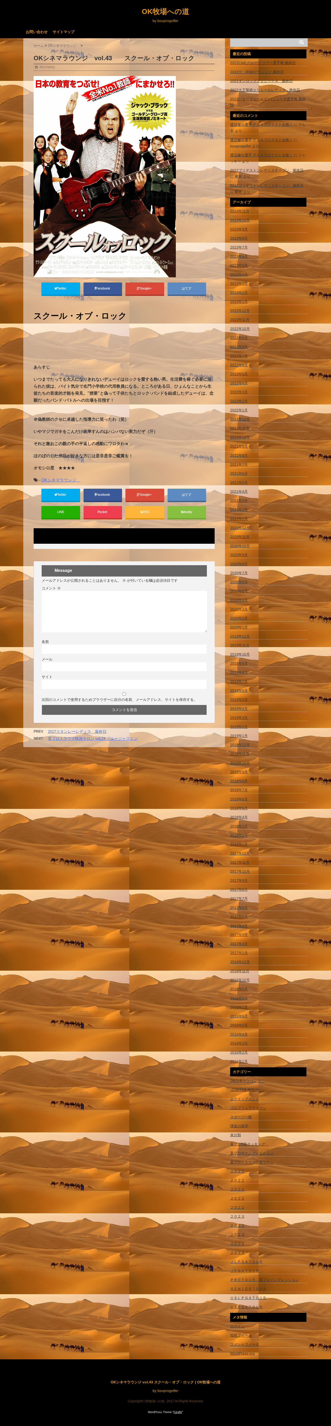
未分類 (235, 1135)
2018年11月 (239, 754)
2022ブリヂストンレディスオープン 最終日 (267, 170)
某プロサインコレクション (252, 1153)
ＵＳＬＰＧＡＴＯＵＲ (248, 1298)
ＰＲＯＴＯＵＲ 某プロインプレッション (264, 1280)
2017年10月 (240, 871)
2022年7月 (239, 356)
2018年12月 (240, 745)
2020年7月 (239, 573)
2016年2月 (239, 1052)
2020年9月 (239, 555)
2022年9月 (239, 338)
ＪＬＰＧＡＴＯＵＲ (246, 1262)
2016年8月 (239, 998)
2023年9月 (239, 229)
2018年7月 (239, 790)
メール (47, 659)
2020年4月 (239, 600)
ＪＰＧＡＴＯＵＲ (244, 1271)
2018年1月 (239, 844)
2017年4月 (239, 926)
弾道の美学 (239, 1126)
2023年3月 (239, 283)
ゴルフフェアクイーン (248, 1108)
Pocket (102, 512)
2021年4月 (239, 491)
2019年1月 (239, 736)
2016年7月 (239, 1007)
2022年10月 (240, 329)
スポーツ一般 (241, 1117)
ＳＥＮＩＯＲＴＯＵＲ (248, 1289)
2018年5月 (239, 808)
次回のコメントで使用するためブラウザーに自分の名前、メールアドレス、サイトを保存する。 (119, 699)
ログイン (237, 1326)
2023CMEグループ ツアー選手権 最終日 (263, 63)
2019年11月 (239, 645)
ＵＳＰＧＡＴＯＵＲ (246, 1307)
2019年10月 (240, 654)
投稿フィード (241, 1335)
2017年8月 (239, 889)
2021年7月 (239, 464)
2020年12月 (240, 528)
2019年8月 (239, 672)
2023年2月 (239, 292)
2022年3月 (239, 392)
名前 (45, 642)
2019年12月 (240, 636)
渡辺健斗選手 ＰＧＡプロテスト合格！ (261, 124)
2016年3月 (239, 1043)
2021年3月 (239, 501)
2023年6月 (239, 256)
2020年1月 (239, 627)
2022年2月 (239, 401)
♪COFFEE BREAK (247, 1090)
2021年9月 (239, 446)
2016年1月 (239, 1061)
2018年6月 (239, 799)
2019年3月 (239, 718)
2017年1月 (239, 953)
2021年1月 (239, 519)
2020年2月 (239, 618)
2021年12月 (240, 419)
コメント (51, 588)
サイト (47, 677)
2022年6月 (239, 365)
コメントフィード (244, 1344)
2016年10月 (240, 980)
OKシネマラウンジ (60, 480)
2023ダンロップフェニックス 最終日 (261, 81)
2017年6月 (239, 908)
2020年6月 (239, 582)
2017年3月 (239, 935)
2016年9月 (239, 989)
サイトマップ (63, 32)
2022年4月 (239, 383)
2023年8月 (239, 238)
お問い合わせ (37, 32)
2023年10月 (240, 220)
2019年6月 (239, 690)
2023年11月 (239, 211)
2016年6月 (239, 1016)
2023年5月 (239, 265)
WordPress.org (242, 1353)
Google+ (146, 288)
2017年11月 (239, 862)
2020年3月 (239, 609)
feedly (188, 512)
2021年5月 (239, 482)
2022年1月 (239, 410)
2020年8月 (239, 564)
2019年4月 (239, 709)
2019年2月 (239, 727)
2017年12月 (240, 853)
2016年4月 (239, 1034)
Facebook (103, 288)
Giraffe (178, 1412)
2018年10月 (240, 763)
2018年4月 (239, 817)
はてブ (187, 288)
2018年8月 (239, 781)
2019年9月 (239, 663)
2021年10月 (240, 437)
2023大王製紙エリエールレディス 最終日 (265, 90)
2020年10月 (240, 546)
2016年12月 (240, 962)
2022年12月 (240, 311)
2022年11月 (239, 320)
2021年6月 (239, 473)
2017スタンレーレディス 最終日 (77, 731)
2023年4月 (239, 274)
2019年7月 (239, 681)
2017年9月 (239, 880)
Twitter (62, 288)
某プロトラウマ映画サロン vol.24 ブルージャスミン (93, 738)
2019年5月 (239, 699)
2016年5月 (239, 1025)
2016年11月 (239, 971)
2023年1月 (239, 302)
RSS (146, 512)
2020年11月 (239, 537)
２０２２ (237, 1180)
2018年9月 (239, 772)
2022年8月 (239, 347)
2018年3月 (239, 826)
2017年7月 (239, 898)
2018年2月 (239, 835)
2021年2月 (239, 510)
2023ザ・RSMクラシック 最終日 (257, 72)
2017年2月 (239, 944)
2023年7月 (239, 247)
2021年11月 (239, 428)
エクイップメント (244, 1099)
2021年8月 (239, 455)
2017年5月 (239, 917)
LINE (60, 512)
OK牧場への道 (165, 12)
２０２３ (237, 1216)
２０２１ (237, 1171)
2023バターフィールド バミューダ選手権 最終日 (268, 102)
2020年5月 (239, 591)
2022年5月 (239, 374)
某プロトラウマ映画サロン (252, 1162)
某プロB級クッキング (249, 1144)
